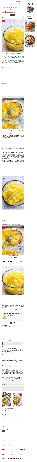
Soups (12, 455)
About (3, 458)
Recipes (4, 4)
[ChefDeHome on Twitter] (31, 4)
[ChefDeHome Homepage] (18, 1)
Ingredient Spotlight (10, 12)
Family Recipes (22, 449)
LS (15, 53)
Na (14, 53)
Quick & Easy (22, 453)
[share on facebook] (5, 17)
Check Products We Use (5, 388)
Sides (14, 12)
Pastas (3, 453)
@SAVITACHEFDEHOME (7, 382)
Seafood (12, 454)
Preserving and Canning (14, 453)
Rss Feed (19, 458)
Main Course (13, 451)
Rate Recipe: (4, 414)
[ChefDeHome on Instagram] (28, 4)
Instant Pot (21, 450)
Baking (12, 446)
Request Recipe (16, 4)
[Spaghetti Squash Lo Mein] (6, 399)
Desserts (3, 449)
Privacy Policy (15, 458)
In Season (5, 12)
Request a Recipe (4, 389)
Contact (6, 458)
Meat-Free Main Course (23, 451)
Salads (3, 454)
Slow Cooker (4, 455)
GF (9, 53)
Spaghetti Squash (11, 408)
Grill (11, 450)
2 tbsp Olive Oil (5, 339)
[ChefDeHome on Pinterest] (29, 4)
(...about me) (30, 14)
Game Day (3, 450)
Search (22, 4)
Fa (20, 53)
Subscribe (30, 18)
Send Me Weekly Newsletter (7, 429)
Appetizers (3, 446)
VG (17, 53)
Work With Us (10, 458)
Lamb (3, 451)
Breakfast (3, 448)
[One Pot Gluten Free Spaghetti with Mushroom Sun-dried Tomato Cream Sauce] (17, 399)
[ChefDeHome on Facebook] (32, 4)
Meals (6, 4)
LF (12, 53)
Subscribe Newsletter (10, 4)
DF (7, 53)
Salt (7, 340)
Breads (21, 446)
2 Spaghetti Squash (9, 327)
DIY (2, 12)
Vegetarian (21, 455)
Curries (21, 448)
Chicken (12, 448)
